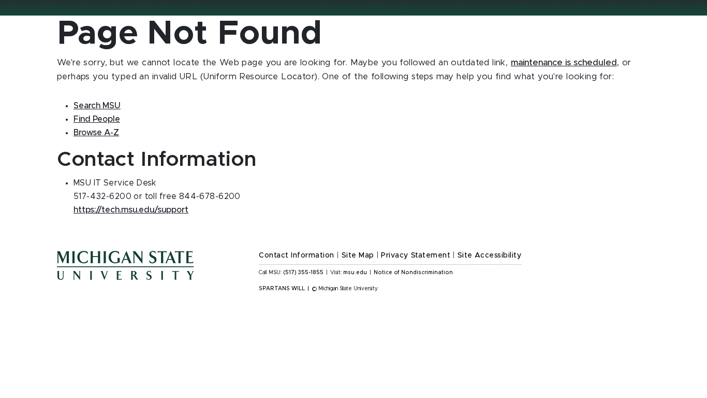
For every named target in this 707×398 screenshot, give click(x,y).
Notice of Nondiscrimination (413, 272)
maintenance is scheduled (564, 63)
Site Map (358, 255)
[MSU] (151, 276)
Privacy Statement (415, 255)
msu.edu (355, 272)
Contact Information (296, 255)
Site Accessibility (490, 255)
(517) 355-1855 (303, 272)
